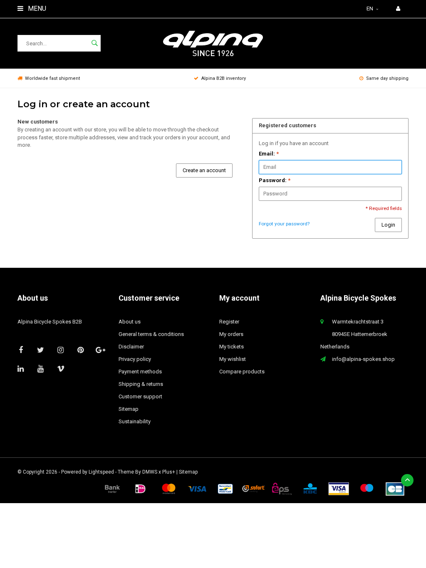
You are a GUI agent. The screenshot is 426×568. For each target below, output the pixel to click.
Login (388, 225)
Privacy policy (135, 359)
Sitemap (129, 409)
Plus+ (168, 472)
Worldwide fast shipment (52, 78)
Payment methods (140, 371)
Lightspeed (101, 472)
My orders (231, 334)
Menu (36, 8)
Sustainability (135, 421)
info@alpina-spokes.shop (363, 359)
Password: (274, 180)
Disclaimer (131, 346)
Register (229, 322)
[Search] (94, 43)
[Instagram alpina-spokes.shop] (60, 350)
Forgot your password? (284, 224)
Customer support (140, 396)
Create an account (204, 170)
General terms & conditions (151, 334)
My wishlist (232, 359)
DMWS (149, 472)
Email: (269, 154)
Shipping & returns (141, 384)
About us (130, 322)
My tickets (231, 346)
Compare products (242, 371)
